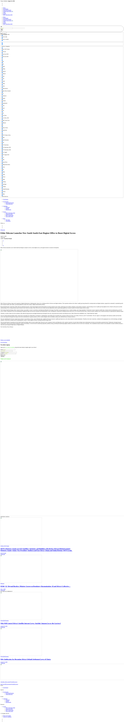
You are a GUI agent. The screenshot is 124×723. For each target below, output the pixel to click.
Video (4, 12)
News (4, 7)
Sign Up (2, 356)
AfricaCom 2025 (9, 214)
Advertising (8, 221)
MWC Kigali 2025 (9, 215)
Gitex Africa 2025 (9, 216)
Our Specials (5, 201)
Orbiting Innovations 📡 (8, 11)
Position (2, 353)
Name (2, 349)
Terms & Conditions (7, 716)
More (4, 218)
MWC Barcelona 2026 (7, 14)
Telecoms (8, 207)
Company (3, 352)
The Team (8, 219)
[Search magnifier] (2, 30)
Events (4, 13)
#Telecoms (3, 229)
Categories (5, 206)
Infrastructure (8, 209)
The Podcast (5, 8)
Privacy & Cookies (7, 715)
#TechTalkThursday (7, 10)
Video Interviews (9, 204)
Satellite (7, 208)
